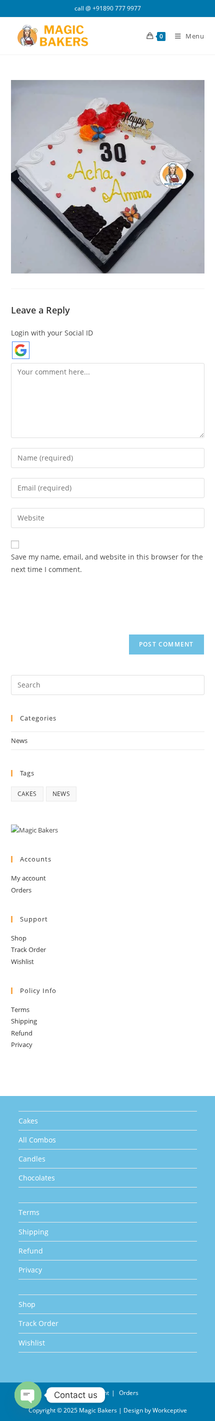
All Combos (37, 1139)
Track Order (28, 949)
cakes (27, 794)
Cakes (28, 1121)
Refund (21, 1033)
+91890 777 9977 (116, 8)
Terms (20, 1009)
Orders (21, 890)
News (19, 740)
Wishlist (22, 961)
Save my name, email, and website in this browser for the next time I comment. (107, 563)
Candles (32, 1159)
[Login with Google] (21, 350)
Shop (18, 938)
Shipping (24, 1021)
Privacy (21, 1044)
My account (28, 878)
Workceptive (169, 1410)
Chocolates (36, 1177)
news (61, 794)
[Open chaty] (28, 1395)
